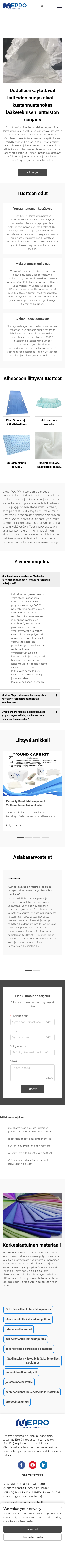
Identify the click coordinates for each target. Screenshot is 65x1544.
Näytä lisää (13, 825)
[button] (20, 837)
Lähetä (32, 1089)
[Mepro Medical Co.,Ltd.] (15, 6)
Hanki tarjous (32, 172)
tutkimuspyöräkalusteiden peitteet (29, 1145)
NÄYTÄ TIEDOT (16, 402)
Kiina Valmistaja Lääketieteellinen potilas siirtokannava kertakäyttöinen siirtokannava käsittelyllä (16, 423)
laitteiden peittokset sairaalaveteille (29, 1138)
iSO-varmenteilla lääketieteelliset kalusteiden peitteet (28, 1162)
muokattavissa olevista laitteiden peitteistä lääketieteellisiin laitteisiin (30, 1129)
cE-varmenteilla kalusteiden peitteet (30, 1153)
